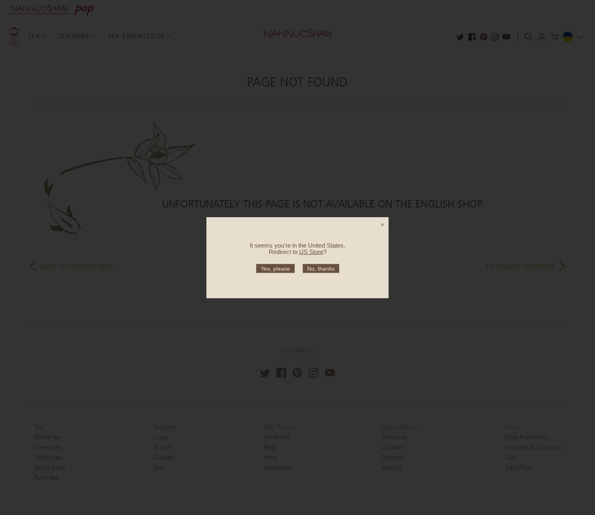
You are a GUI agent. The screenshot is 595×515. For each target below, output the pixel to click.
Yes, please (275, 268)
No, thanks (321, 268)
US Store (311, 251)
